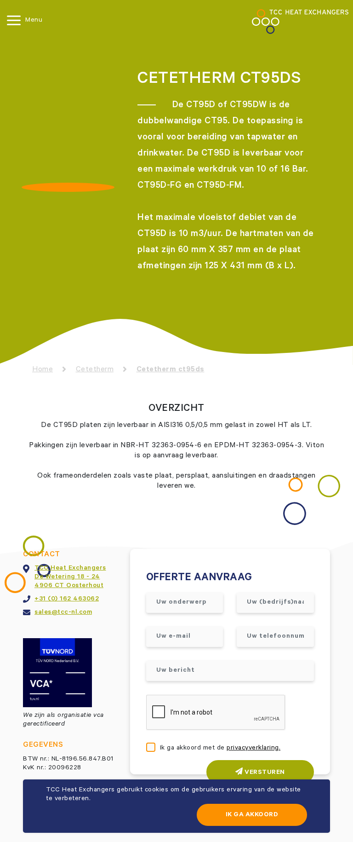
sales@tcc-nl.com (63, 613)
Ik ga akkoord (252, 815)
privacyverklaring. (253, 748)
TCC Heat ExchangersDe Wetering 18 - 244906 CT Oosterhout (70, 577)
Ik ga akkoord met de (220, 748)
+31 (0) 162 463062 (66, 599)
